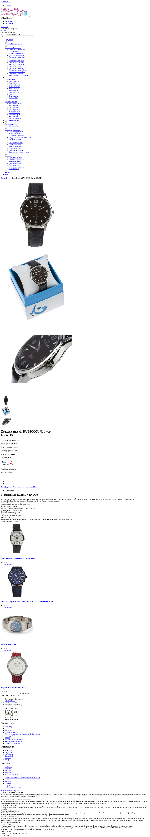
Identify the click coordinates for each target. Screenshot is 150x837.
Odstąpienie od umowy (12, 743)
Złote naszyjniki (14, 96)
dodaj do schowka (7, 472)
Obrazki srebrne (14, 126)
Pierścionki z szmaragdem (17, 70)
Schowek (8, 758)
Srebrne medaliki (14, 113)
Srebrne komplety (14, 109)
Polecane (8, 770)
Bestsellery (8, 767)
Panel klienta (9, 750)
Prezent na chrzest (15, 161)
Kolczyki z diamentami (16, 53)
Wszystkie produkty (11, 774)
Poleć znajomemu (18, 487)
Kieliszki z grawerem (16, 150)
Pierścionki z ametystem (16, 57)
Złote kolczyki (13, 83)
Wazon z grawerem (15, 144)
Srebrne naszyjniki (15, 115)
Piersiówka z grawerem (16, 141)
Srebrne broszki (14, 105)
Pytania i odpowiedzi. (12, 732)
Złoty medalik (13, 98)
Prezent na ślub (14, 169)
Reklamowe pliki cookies (9, 817)
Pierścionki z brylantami (16, 59)
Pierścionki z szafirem (16, 68)
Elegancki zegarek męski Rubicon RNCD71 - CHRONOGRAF (27, 601)
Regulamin (8, 730)
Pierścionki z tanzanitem (17, 72)
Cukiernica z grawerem (16, 135)
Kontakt (7, 738)
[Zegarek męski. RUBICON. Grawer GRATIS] (36, 250)
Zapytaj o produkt (6, 487)
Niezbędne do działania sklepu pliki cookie (17, 799)
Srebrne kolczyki (14, 107)
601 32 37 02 (20, 703)
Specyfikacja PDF (30, 487)
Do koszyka (26, 693)
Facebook (8, 5)
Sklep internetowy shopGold (10, 790)
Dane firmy (8, 727)
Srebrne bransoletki (15, 103)
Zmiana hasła (9, 756)
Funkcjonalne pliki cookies (9, 805)
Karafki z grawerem (15, 148)
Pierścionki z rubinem (16, 66)
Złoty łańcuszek (14, 92)
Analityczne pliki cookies (9, 811)
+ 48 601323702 (10, 703)
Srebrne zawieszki (15, 118)
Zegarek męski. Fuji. (9, 644)
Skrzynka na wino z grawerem (19, 152)
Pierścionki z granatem (16, 62)
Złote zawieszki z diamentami (18, 75)
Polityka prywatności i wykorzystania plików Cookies (22, 734)
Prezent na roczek (14, 165)
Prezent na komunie (15, 163)
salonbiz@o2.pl (6, 2)
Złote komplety (14, 81)
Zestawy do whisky (15, 146)
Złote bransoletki (14, 87)
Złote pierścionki (14, 85)
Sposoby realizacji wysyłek (13, 741)
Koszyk (7, 760)
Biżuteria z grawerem (16, 132)
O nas (7, 728)
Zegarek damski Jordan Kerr (13, 687)
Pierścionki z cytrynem (16, 61)
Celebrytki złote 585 (15, 51)
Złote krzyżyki (13, 94)
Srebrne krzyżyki (14, 111)
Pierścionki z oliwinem (16, 64)
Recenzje (8, 772)
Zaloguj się (8, 21)
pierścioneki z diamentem (17, 55)
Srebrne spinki (13, 116)
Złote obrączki (13, 90)
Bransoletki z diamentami (17, 50)
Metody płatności (10, 736)
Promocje (8, 769)
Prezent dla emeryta (15, 158)
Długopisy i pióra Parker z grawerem (21, 137)
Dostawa (8, 783)
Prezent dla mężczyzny (16, 159)
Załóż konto (9, 23)
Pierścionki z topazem (16, 74)
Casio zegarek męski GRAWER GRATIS (18, 558)
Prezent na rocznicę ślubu (17, 167)
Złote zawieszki (14, 88)
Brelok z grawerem (15, 133)
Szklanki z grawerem (16, 143)
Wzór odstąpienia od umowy (14, 739)
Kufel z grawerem (15, 139)
